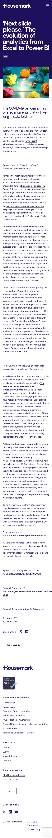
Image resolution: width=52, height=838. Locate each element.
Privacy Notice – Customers (16, 719)
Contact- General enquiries (16, 711)
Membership (9, 702)
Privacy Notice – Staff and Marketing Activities (25, 724)
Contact (7, 760)
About (6, 747)
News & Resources (12, 756)
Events (6, 751)
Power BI (18, 457)
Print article (13, 645)
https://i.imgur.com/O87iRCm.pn (25, 573)
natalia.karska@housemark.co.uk (28, 535)
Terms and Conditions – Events (18, 732)
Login (9, 791)
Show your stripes (21, 609)
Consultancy (9, 706)
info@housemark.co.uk (14, 775)
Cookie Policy (33, 829)
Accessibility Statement (14, 715)
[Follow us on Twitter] (20, 632)
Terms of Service (11, 728)
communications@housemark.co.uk (24, 552)
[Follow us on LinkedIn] (26, 632)
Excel (20, 460)
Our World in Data (23, 389)
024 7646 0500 (11, 779)
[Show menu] (47, 5)
